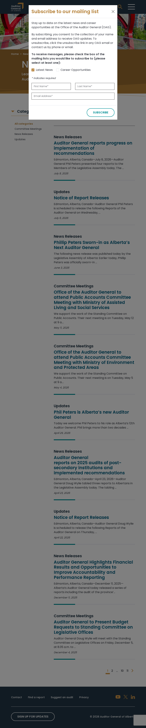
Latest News (44, 70)
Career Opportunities (76, 70)
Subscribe (100, 112)
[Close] (113, 11)
